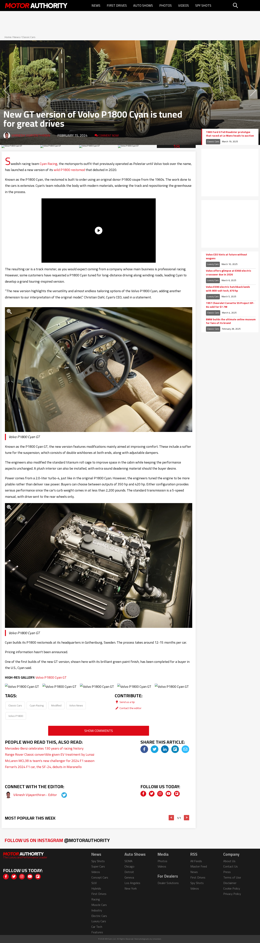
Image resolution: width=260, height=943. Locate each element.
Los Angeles (132, 883)
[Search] (245, 5)
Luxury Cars (213, 264)
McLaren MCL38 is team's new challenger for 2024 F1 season (49, 761)
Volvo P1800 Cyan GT (51, 677)
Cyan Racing (48, 164)
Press (227, 872)
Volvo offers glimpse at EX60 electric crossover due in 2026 (228, 272)
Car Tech (96, 926)
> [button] (187, 817)
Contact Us (230, 866)
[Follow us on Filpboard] (177, 794)
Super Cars (98, 866)
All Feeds (196, 861)
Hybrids (96, 888)
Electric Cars (99, 916)
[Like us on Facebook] (143, 794)
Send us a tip (127, 701)
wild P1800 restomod (69, 170)
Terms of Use (232, 877)
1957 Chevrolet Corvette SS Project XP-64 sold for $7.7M (230, 305)
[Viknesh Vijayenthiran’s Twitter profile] (61, 795)
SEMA (128, 861)
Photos (165, 5)
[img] (144, 749)
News (96, 5)
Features (97, 932)
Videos (183, 5)
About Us (229, 861)
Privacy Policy (232, 894)
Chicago (129, 866)
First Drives (117, 5)
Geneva (129, 877)
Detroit (129, 872)
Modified (56, 705)
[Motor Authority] (36, 5)
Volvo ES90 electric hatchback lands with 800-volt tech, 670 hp (228, 289)
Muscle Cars (99, 905)
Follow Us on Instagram (57, 840)
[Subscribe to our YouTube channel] (168, 794)
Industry (96, 910)
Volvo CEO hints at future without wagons (226, 256)
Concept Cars (99, 877)
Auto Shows (143, 5)
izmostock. (157, 939)
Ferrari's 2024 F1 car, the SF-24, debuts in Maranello (43, 767)
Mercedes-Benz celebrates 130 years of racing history (44, 748)
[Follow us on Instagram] (160, 794)
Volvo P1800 (15, 715)
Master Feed (198, 866)
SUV (94, 883)
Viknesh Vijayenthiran (30, 135)
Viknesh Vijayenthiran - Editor (35, 795)
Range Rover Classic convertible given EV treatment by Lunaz (49, 754)
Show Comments (98, 731)
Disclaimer (229, 883)
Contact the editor (130, 708)
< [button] (171, 817)
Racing (95, 899)
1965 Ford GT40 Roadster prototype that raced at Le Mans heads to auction (230, 134)
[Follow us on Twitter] (152, 794)
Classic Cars (28, 37)
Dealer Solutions (168, 883)
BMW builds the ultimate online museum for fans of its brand (231, 321)
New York (130, 888)
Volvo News (76, 705)
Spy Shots (203, 5)
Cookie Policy (231, 888)
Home (8, 37)
